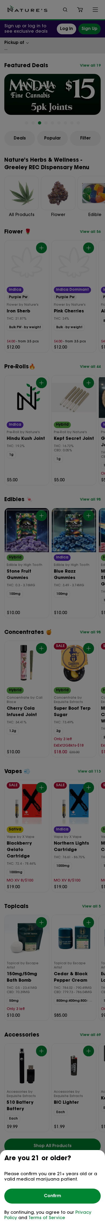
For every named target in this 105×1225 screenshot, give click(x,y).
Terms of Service (47, 1218)
